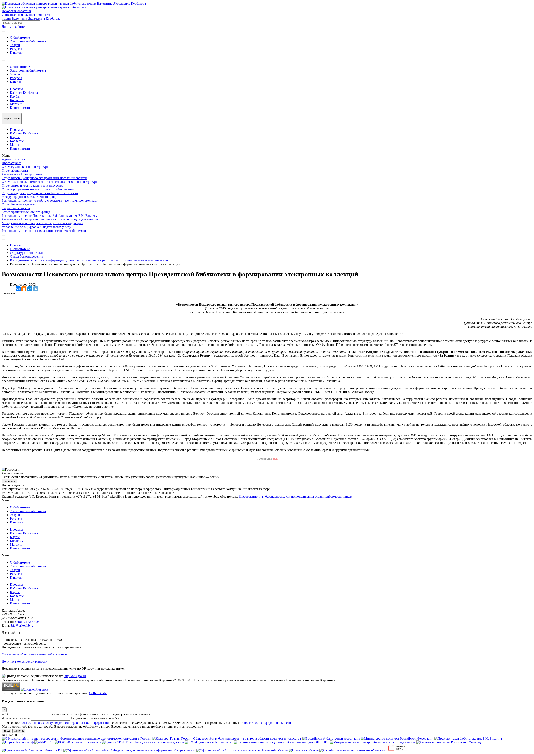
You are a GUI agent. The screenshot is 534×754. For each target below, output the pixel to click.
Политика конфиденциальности (24, 661)
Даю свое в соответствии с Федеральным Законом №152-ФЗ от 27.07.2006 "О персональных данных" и (149, 723)
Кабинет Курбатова (24, 92)
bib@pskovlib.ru (22, 625)
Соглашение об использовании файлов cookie (34, 654)
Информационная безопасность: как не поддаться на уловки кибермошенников (295, 496)
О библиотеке (20, 37)
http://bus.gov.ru (75, 676)
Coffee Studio (98, 693)
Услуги (15, 45)
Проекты (16, 89)
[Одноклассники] (23, 288)
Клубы (15, 96)
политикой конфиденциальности (267, 723)
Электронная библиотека (28, 41)
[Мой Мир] (29, 288)
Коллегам (17, 100)
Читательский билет (16, 718)
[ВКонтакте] (18, 288)
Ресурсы (16, 49)
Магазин (16, 104)
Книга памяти (20, 107)
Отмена (19, 730)
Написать (9, 481)
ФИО (5, 714)
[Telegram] (35, 288)
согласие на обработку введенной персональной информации (65, 723)
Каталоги (16, 52)
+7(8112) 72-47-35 (27, 621)
